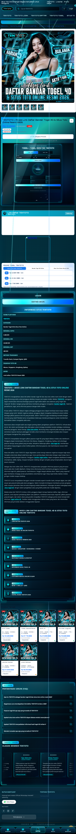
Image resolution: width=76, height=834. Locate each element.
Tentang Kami (44, 796)
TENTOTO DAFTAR (39, 15)
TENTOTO (50, 2)
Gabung (69, 213)
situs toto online (32, 429)
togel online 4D (16, 499)
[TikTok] (12, 811)
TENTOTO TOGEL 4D (46, 26)
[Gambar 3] (19, 107)
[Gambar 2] (12, 107)
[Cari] (18, 9)
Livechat (59, 2)
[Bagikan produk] (72, 121)
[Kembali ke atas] (3, 773)
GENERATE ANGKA (38, 160)
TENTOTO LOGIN (21, 15)
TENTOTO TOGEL (56, 15)
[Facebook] (3, 811)
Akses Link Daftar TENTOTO (14, 268)
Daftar (49, 3)
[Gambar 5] (33, 107)
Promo (66, 2)
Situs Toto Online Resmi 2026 (61, 268)
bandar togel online (41, 457)
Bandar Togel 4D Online (38, 268)
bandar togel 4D (59, 404)
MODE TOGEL (30, 152)
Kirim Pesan (10, 802)
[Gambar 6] (41, 107)
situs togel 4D (9, 488)
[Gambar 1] (5, 107)
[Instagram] (8, 811)
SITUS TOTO (59, 26)
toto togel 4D (55, 443)
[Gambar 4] (26, 107)
